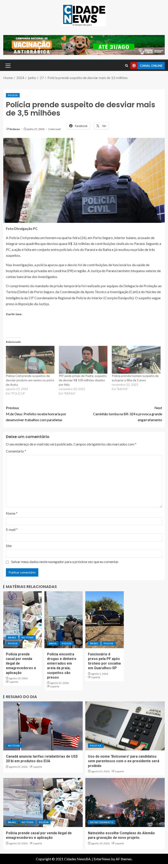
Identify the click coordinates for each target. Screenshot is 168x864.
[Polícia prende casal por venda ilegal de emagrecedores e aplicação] (22, 619)
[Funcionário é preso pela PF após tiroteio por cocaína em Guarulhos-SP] (104, 619)
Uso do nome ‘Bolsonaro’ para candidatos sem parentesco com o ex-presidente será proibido (123, 761)
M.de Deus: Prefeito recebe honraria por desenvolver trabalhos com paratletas (36, 414)
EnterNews (102, 859)
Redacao (14, 129)
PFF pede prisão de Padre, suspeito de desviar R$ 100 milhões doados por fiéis (83, 380)
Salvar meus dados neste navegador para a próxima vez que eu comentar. (65, 562)
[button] (7, 65)
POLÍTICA (96, 745)
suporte (13, 681)
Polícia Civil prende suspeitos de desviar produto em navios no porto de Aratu (30, 380)
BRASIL (12, 637)
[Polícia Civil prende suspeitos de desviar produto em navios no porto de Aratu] (30, 360)
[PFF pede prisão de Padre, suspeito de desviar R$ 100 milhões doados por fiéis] (83, 360)
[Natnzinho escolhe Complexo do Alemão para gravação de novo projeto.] (125, 802)
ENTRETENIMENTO (101, 822)
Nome (12, 513)
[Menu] (7, 65)
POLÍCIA (13, 95)
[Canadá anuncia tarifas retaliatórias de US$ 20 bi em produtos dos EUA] (43, 725)
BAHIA (53, 643)
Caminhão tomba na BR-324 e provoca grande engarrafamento (127, 414)
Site (9, 546)
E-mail (12, 529)
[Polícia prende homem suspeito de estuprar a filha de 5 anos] (136, 360)
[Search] (126, 65)
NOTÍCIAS (27, 637)
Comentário (16, 451)
